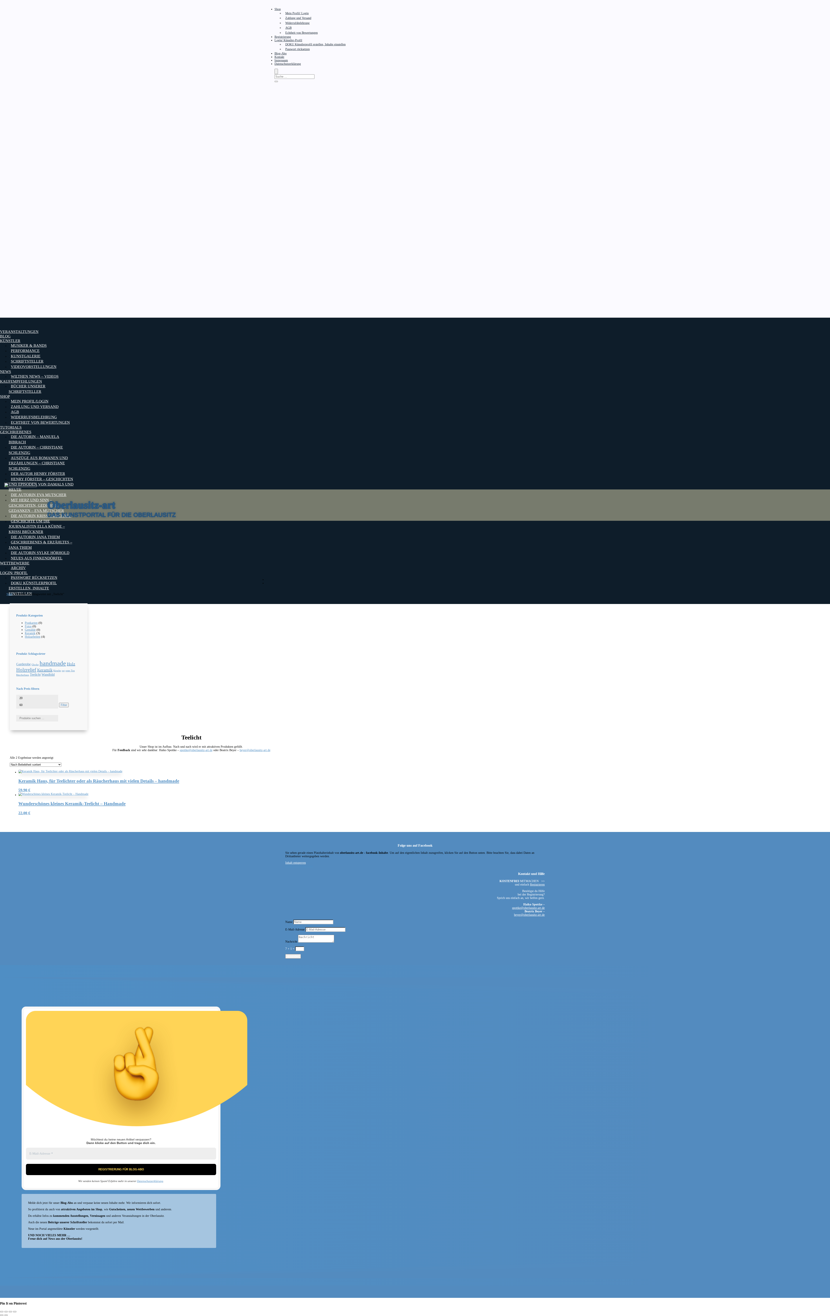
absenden (293, 956)
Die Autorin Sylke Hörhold (40, 553)
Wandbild (48, 675)
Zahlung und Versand (298, 18)
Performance (25, 351)
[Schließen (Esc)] (14, 1311)
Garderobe (23, 664)
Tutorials (11, 427)
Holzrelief (26, 669)
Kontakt (279, 57)
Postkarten (31, 623)
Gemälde (30, 629)
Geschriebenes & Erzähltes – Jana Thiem (40, 545)
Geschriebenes (15, 432)
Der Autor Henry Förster (38, 474)
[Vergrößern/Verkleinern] (1, 1311)
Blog (5, 336)
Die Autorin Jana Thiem (35, 537)
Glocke (35, 664)
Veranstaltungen (19, 332)
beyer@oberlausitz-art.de (255, 750)
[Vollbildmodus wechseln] (6, 1311)
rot (63, 670)
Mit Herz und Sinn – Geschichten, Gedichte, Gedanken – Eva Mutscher (36, 505)
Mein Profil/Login (29, 401)
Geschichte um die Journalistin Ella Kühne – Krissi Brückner (37, 526)
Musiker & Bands (29, 345)
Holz (71, 663)
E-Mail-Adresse (295, 929)
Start (9, 594)
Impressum (281, 60)
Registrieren (537, 884)
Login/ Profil (14, 573)
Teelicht (35, 675)
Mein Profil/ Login (297, 13)
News (5, 372)
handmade (53, 663)
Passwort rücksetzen (297, 49)
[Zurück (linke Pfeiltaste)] (1, 1315)
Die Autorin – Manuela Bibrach (34, 439)
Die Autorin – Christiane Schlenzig (36, 450)
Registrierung (283, 36)
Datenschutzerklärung (288, 63)
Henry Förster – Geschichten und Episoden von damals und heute (41, 484)
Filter (64, 705)
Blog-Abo (281, 53)
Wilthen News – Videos (35, 376)
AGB (288, 27)
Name (288, 922)
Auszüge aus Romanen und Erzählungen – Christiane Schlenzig (38, 463)
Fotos (28, 626)
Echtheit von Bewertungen (301, 32)
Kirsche (57, 670)
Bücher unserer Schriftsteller (27, 389)
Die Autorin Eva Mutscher (38, 495)
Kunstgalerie (25, 356)
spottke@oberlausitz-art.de (196, 750)
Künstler (10, 341)
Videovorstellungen (33, 367)
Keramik (30, 633)
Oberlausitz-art (81, 504)
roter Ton (70, 670)
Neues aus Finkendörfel (36, 558)
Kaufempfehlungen (21, 381)
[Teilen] (10, 1311)
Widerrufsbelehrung (297, 23)
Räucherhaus (22, 675)
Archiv (18, 568)
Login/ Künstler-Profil (288, 40)
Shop (278, 9)
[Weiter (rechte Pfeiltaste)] (6, 1315)
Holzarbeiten (32, 636)
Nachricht (291, 941)
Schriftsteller (27, 361)
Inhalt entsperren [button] (295, 862)
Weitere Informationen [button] (299, 866)
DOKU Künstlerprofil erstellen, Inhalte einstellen (315, 44)
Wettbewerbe (14, 563)
